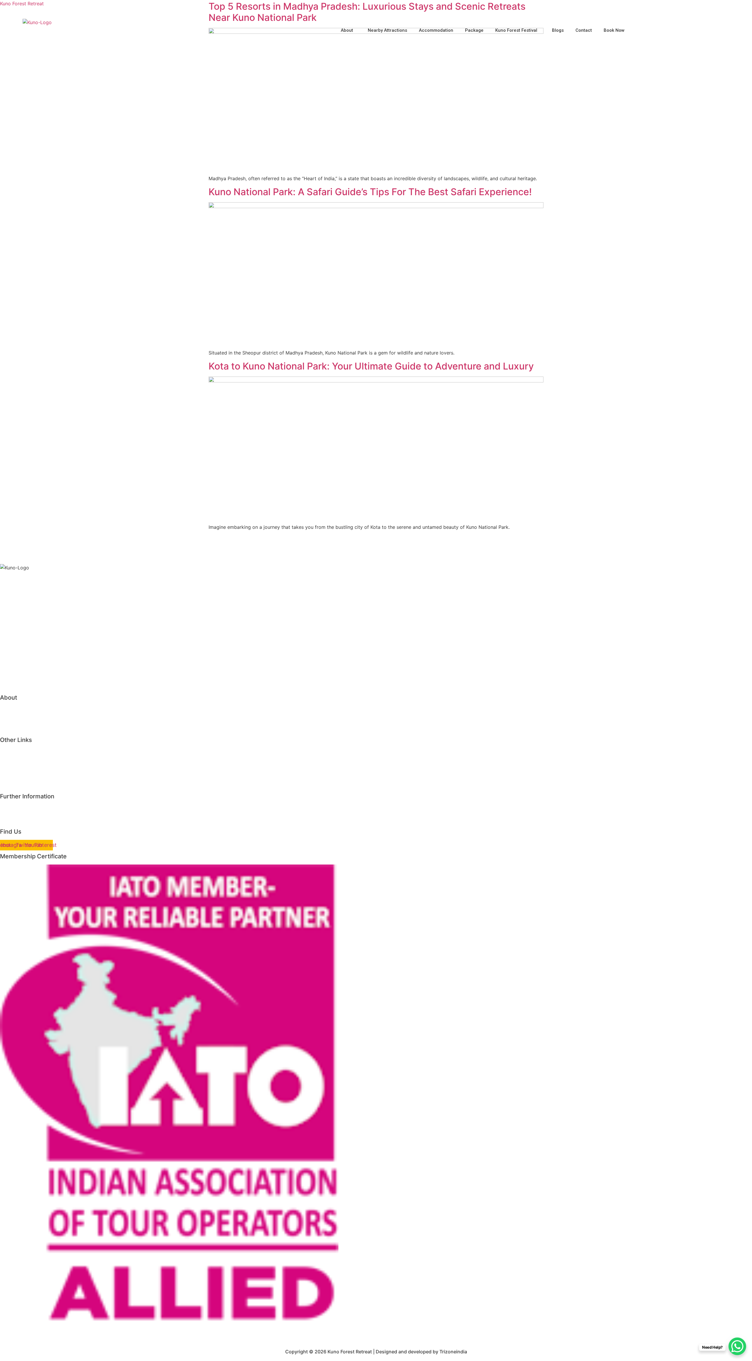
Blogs (558, 30)
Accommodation (436, 30)
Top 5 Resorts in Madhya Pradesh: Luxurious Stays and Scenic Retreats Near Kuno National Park (367, 12)
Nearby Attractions (387, 30)
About (347, 30)
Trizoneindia (453, 1352)
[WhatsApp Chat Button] (737, 1346)
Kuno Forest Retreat (22, 3)
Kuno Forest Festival (516, 30)
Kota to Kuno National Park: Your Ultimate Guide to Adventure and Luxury (371, 366)
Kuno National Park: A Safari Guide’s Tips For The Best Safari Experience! (370, 192)
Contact (583, 30)
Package (474, 30)
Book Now (614, 30)
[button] (348, 30)
